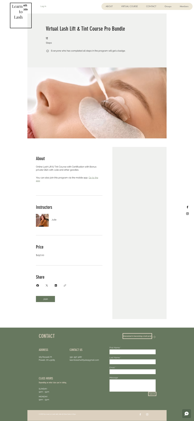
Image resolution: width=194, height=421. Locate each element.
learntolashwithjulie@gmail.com (84, 360)
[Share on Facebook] (37, 285)
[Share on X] (46, 285)
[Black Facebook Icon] (187, 207)
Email (112, 367)
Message (113, 378)
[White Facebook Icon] (140, 414)
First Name (114, 348)
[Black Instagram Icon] (187, 213)
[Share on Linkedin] (56, 285)
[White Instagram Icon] (147, 414)
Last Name (114, 358)
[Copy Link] (65, 285)
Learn (17, 6)
